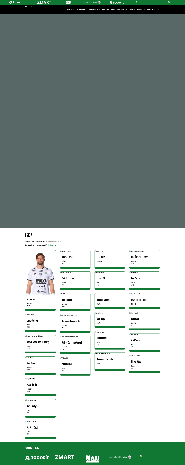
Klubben (140, 9)
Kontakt (150, 9)
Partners (105, 9)
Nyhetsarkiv (81, 9)
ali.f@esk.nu (52, 245)
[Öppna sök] (158, 9)
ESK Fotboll (71, 9)
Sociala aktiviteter (118, 9)
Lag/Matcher (93, 9)
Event (131, 9)
